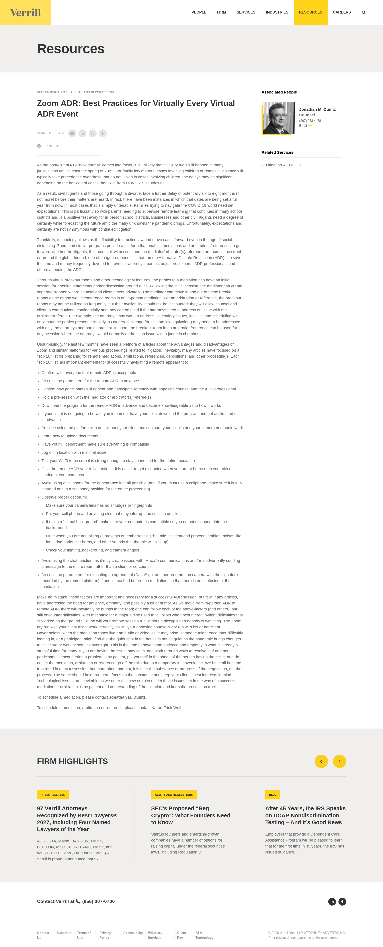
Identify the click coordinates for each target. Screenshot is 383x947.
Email (303, 125)
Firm (221, 12)
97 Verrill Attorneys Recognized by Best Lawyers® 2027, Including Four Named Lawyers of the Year (77, 818)
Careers (342, 12)
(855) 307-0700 (98, 901)
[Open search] (363, 12)
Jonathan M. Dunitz (127, 697)
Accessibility (133, 933)
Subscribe (64, 933)
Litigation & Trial (280, 165)
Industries (277, 12)
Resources (310, 12)
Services (246, 12)
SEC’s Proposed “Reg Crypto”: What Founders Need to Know (190, 815)
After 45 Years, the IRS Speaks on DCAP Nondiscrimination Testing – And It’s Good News (305, 815)
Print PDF (51, 146)
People (199, 12)
